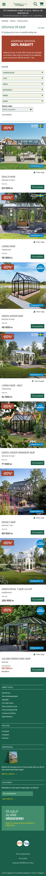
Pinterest (5, 738)
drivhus (7, 32)
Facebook (5, 731)
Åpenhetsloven (7, 717)
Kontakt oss (6, 693)
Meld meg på (7, 799)
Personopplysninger (23, 854)
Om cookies (23, 858)
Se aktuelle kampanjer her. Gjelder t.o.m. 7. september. (23, 15)
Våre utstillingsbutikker (10, 696)
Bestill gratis (8, 774)
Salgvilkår (5, 700)
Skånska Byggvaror (24, 873)
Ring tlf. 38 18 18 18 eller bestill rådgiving (20, 824)
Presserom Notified (9, 713)
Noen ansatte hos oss (9, 706)
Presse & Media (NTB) (9, 710)
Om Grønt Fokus (7, 703)
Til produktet (37, 187)
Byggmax (41, 873)
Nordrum (34, 873)
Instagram (5, 735)
